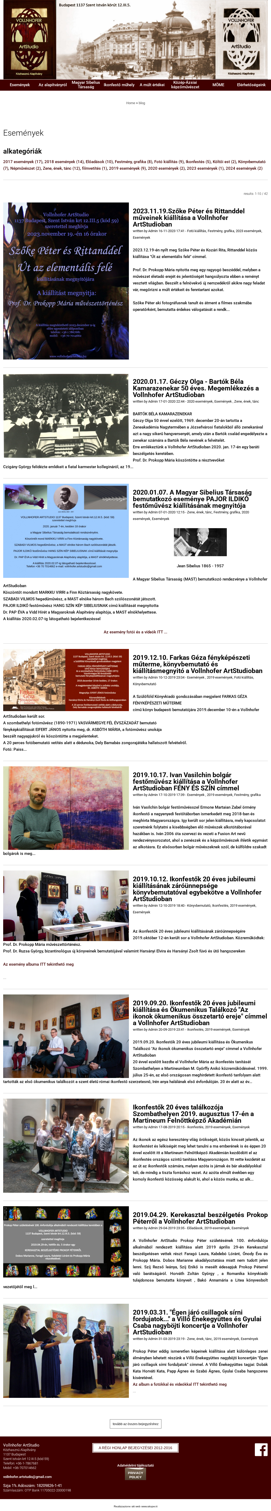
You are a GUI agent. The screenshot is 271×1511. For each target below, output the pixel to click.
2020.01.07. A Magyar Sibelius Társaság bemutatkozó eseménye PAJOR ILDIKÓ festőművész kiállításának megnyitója (192, 499)
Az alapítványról (53, 84)
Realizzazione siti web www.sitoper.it (135, 1506)
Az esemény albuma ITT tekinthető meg (38, 964)
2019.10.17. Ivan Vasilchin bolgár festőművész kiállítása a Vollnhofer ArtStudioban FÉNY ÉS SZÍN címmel (186, 781)
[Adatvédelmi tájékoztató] (135, 1474)
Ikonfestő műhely (119, 84)
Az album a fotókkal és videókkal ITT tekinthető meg (180, 1384)
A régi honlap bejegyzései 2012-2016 (135, 1448)
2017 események (22, 161)
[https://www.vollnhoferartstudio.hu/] (135, 39)
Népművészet (25, 168)
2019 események (127, 168)
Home (130, 103)
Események (20, 84)
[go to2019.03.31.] (66, 1350)
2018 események (64, 161)
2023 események (205, 168)
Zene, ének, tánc (61, 168)
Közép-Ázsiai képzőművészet (185, 84)
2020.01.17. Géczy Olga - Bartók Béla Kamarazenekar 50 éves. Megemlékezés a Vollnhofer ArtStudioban (196, 388)
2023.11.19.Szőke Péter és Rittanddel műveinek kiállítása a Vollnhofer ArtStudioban (189, 217)
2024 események (244, 168)
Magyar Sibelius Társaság (86, 84)
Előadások (99, 161)
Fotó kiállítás (169, 161)
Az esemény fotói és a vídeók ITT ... (135, 632)
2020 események (166, 168)
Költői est (224, 161)
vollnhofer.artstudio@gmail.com (27, 1477)
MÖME (218, 84)
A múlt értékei (152, 84)
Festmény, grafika (133, 161)
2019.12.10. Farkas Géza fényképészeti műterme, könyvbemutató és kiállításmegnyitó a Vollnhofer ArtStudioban (198, 664)
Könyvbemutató (144, 684)
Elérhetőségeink (251, 84)
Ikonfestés (198, 161)
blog (142, 103)
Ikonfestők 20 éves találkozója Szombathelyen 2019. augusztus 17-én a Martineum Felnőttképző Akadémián (193, 1113)
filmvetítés (94, 168)
